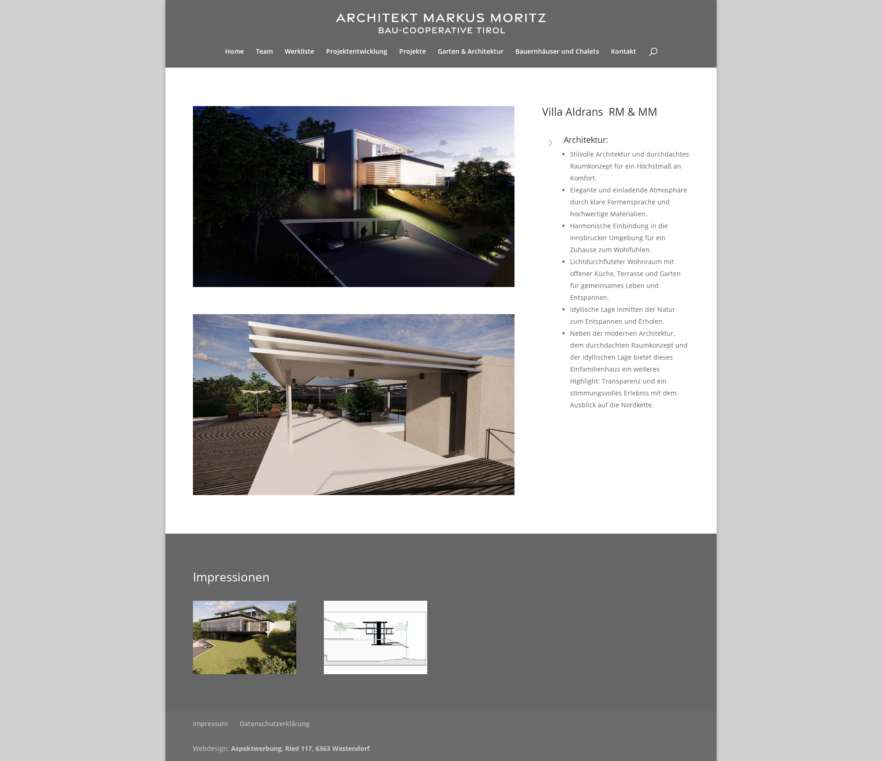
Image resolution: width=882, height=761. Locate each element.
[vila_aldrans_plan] (375, 671)
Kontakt (623, 52)
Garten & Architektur (470, 52)
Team (264, 52)
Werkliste (299, 52)
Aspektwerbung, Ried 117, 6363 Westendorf (300, 748)
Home (234, 52)
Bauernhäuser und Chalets (557, 52)
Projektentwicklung (356, 52)
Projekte (412, 52)
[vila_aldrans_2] (244, 671)
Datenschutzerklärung (275, 723)
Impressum (210, 723)
